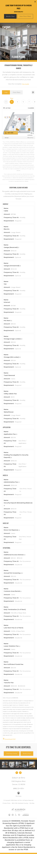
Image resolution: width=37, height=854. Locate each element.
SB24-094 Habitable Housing (20, 803)
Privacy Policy (6, 803)
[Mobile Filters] (33, 92)
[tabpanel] (18, 139)
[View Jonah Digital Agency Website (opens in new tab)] (25, 815)
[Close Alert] (35, 2)
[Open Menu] (34, 26)
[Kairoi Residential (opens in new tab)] (18, 811)
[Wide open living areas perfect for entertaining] (25, 764)
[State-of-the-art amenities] (18, 764)
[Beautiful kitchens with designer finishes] (12, 764)
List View (7, 108)
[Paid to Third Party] (22, 573)
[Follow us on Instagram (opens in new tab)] (20, 772)
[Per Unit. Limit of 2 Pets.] (11, 320)
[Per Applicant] (16, 434)
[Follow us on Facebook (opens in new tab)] (16, 772)
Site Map (31, 803)
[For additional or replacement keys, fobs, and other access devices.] (24, 554)
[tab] (6, 92)
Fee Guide (25, 84)
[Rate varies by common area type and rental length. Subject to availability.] (20, 591)
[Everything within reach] (5, 764)
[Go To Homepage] (6, 28)
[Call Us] (28, 26)
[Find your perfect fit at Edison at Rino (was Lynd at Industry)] (32, 764)
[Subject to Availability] (18, 247)
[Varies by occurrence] (19, 646)
